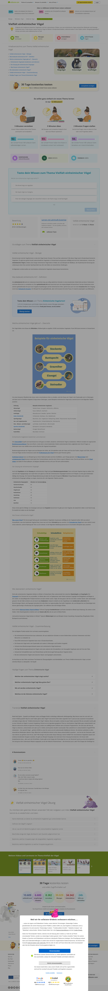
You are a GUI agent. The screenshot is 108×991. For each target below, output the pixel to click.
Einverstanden (54, 951)
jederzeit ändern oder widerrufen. (37, 943)
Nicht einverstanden (54, 963)
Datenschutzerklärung (62, 930)
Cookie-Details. (78, 930)
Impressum (59, 972)
